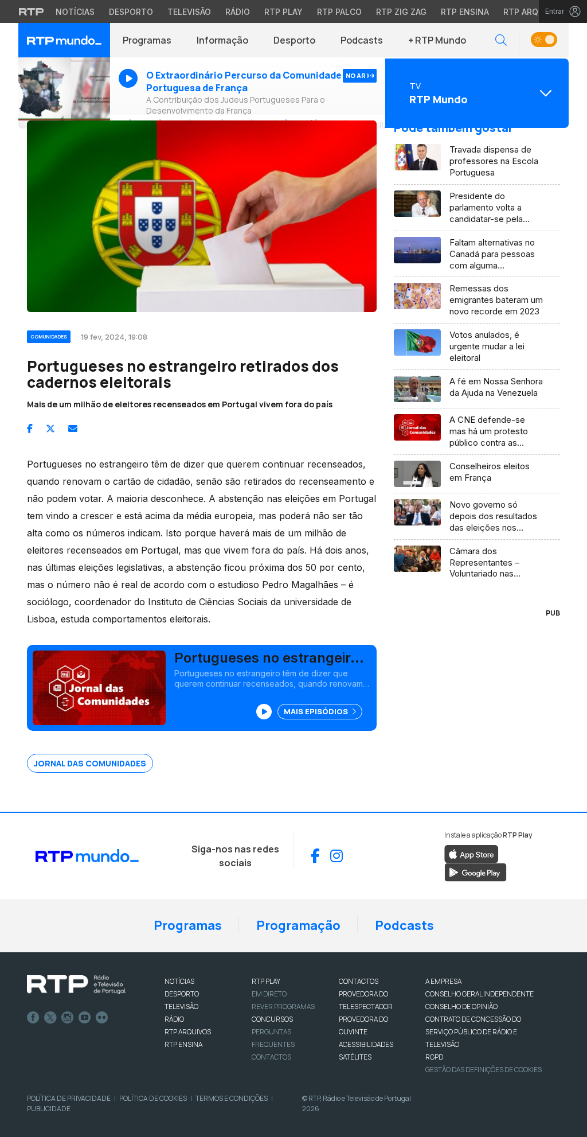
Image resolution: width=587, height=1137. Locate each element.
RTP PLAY (266, 981)
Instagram (67, 1017)
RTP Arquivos (533, 12)
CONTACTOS (358, 981)
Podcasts (362, 40)
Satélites (355, 1057)
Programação (298, 925)
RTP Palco (339, 12)
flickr (102, 1017)
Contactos (271, 1057)
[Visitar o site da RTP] (31, 11)
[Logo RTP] (76, 985)
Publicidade (49, 1108)
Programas (147, 40)
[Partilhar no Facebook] (30, 428)
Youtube (85, 1017)
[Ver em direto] (64, 93)
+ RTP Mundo (437, 40)
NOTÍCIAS (179, 981)
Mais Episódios (317, 711)
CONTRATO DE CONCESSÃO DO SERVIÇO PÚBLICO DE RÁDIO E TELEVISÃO (473, 1031)
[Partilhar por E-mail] (72, 428)
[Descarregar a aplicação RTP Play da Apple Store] (471, 853)
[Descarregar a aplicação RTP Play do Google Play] (475, 871)
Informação (222, 40)
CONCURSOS (272, 1019)
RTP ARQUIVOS (188, 1032)
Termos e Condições (231, 1098)
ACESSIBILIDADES (366, 1044)
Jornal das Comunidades (90, 763)
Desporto (131, 12)
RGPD (434, 1057)
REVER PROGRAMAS (283, 1006)
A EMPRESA (443, 981)
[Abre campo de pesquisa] (501, 40)
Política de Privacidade (69, 1098)
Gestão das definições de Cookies (483, 1069)
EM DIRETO (269, 994)
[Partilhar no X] (50, 428)
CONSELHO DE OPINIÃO (461, 1006)
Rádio (237, 12)
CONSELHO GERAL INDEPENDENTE (479, 994)
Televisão (189, 12)
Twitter (50, 1017)
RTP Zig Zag (401, 12)
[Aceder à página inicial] (64, 40)
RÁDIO (174, 1019)
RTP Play (283, 12)
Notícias (75, 12)
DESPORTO (182, 994)
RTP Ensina (465, 12)
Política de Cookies (153, 1098)
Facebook (33, 1017)
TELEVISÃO (181, 1006)
